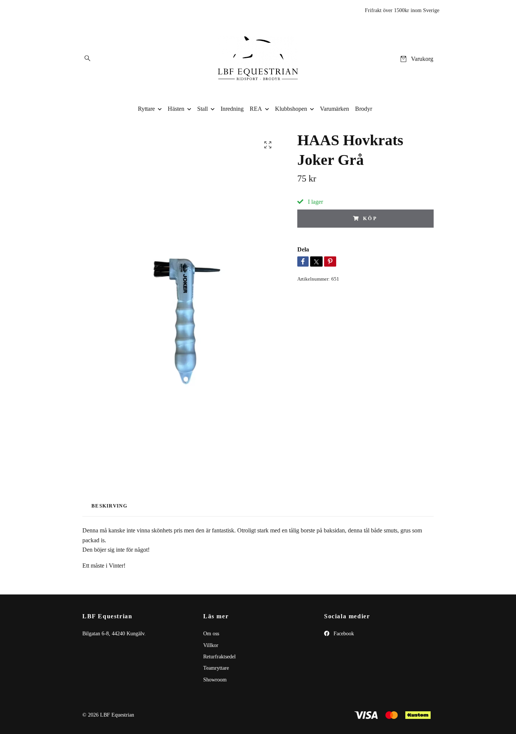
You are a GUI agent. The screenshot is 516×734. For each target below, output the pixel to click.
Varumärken (334, 109)
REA (256, 109)
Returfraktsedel (219, 657)
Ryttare (146, 109)
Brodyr (363, 109)
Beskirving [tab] (109, 506)
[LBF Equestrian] (258, 59)
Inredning (232, 109)
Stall (202, 109)
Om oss (211, 633)
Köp (370, 218)
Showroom (215, 680)
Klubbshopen (291, 109)
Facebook (343, 633)
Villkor (210, 645)
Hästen (176, 109)
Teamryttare (216, 668)
